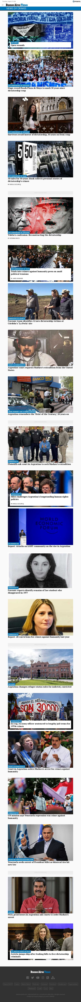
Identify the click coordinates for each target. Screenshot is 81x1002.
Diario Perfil (8, 984)
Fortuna (44, 984)
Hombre (53, 984)
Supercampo (73, 984)
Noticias (35, 984)
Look (39, 988)
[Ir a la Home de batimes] (40, 971)
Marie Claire (26, 984)
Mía (51, 988)
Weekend (32, 988)
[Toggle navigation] (3, 4)
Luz (45, 988)
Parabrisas (62, 984)
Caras (17, 984)
